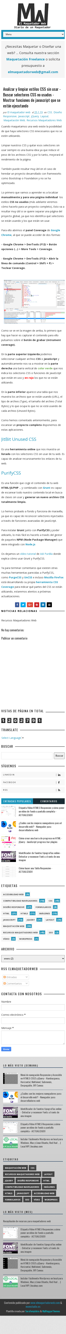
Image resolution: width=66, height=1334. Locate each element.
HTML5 (24, 913)
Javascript (24, 116)
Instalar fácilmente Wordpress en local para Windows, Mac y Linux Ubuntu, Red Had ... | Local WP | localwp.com (42, 1142)
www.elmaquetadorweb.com (45, 1303)
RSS (5, 790)
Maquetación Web (14, 120)
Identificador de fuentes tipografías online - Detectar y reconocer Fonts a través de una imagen (40, 856)
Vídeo (6, 938)
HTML (6, 913)
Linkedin (9, 774)
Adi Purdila (46, 553)
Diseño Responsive (13, 907)
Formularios (43, 907)
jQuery (35, 116)
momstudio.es (33, 1306)
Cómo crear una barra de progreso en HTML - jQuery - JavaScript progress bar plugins (40, 840)
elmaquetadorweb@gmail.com (33, 72)
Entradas (11, 977)
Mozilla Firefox (53, 577)
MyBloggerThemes (51, 1311)
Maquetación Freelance (25, 59)
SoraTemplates (32, 1311)
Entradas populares (17, 801)
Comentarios (48, 801)
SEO (51, 932)
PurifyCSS (11, 473)
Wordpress (25, 938)
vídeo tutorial (28, 553)
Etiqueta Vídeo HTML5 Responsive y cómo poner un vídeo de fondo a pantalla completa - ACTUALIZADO (41, 811)
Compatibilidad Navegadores (20, 900)
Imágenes (44, 913)
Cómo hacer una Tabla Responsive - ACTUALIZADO (35, 870)
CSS (49, 112)
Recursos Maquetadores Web (44, 120)
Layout (44, 116)
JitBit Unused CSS (18, 439)
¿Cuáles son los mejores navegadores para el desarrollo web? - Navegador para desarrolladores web (40, 826)
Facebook (9, 782)
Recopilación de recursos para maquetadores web (27, 1221)
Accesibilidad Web (13, 894)
